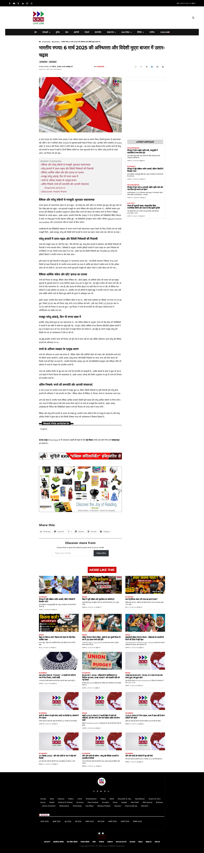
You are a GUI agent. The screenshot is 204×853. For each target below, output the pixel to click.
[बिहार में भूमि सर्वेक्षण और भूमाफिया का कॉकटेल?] (102, 585)
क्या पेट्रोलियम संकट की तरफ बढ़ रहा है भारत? (141, 599)
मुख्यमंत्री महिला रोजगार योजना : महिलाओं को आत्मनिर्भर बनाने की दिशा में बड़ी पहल (144, 638)
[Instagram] (27, 3)
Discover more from (54, 191)
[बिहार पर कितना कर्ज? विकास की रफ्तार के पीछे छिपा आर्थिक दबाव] (59, 623)
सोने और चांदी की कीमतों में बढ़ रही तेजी (139, 756)
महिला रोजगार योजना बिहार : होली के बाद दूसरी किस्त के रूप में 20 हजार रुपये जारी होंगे (101, 638)
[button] (193, 17)
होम (40, 42)
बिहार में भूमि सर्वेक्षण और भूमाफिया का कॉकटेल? (98, 599)
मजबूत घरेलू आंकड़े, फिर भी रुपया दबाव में (59, 176)
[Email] (157, 66)
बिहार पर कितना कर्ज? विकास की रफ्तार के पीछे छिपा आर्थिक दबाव (57, 638)
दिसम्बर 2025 (137, 821)
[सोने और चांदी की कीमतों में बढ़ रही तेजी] (145, 741)
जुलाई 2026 (57, 821)
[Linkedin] (22, 3)
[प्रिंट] (162, 66)
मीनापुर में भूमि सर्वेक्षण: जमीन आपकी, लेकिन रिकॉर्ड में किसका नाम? (145, 170)
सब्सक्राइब (115, 440)
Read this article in (55, 187)
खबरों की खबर (75, 440)
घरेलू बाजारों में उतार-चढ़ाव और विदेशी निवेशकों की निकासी (67, 168)
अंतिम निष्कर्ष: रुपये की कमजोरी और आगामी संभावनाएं (65, 184)
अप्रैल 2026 (89, 821)
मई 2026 (78, 821)
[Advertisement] (114, 17)
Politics (131, 203)
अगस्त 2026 (44, 821)
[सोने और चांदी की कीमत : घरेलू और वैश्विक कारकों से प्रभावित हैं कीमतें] (102, 741)
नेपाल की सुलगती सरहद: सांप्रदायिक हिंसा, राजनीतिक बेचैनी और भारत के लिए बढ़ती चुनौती (143, 206)
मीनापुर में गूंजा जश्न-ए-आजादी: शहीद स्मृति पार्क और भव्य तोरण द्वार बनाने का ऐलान (145, 188)
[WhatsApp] (135, 66)
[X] (146, 66)
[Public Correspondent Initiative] (80, 456)
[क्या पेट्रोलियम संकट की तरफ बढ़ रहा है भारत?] (145, 585)
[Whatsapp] (31, 3)
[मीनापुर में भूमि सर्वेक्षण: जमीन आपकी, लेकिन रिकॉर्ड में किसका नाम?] (59, 585)
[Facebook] (9, 3)
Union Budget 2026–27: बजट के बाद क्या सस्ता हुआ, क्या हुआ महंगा (144, 676)
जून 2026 (68, 821)
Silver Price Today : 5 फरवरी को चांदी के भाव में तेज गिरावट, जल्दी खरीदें (57, 676)
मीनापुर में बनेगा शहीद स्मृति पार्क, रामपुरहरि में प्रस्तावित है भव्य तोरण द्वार (142, 151)
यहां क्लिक (89, 440)
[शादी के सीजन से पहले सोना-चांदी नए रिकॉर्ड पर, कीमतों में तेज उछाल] (59, 701)
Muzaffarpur (133, 148)
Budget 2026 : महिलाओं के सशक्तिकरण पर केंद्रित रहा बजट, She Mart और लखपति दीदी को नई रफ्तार (101, 677)
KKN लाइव (43, 440)
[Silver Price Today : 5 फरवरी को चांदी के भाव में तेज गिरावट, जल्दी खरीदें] (59, 661)
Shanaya (100, 66)
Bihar (84, 597)
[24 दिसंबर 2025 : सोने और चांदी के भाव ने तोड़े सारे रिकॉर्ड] (59, 741)
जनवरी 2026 (125, 821)
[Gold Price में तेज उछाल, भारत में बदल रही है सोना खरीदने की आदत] (145, 701)
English (43, 429)
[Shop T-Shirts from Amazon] (80, 489)
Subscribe (101, 553)
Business (56, 42)
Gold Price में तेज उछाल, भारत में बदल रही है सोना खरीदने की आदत (145, 716)
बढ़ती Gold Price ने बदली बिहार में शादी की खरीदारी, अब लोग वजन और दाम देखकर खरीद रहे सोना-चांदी (101, 717)
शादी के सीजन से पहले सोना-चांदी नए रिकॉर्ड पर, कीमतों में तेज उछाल (59, 716)
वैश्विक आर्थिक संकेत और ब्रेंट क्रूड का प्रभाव (62, 172)
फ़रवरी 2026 (112, 821)
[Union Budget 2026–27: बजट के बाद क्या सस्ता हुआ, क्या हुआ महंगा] (145, 661)
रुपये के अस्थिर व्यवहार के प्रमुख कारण (58, 180)
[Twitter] (18, 3)
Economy (46, 42)
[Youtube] (14, 3)
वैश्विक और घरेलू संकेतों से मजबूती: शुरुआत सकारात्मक (65, 164)
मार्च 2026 (101, 821)
